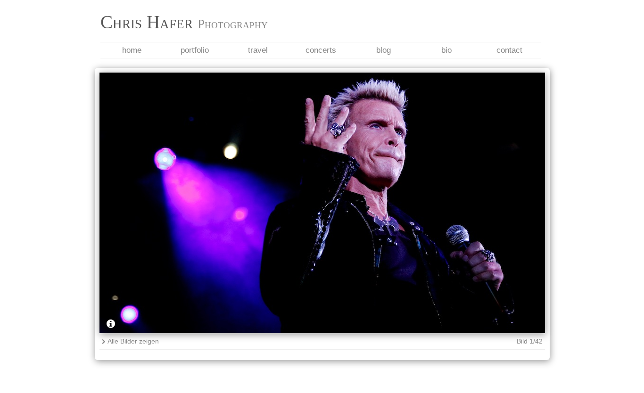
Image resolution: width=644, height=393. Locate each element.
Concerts (320, 50)
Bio (446, 50)
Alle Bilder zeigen (133, 341)
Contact (509, 50)
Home (131, 50)
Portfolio (195, 50)
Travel (258, 50)
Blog (383, 50)
